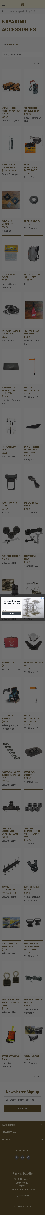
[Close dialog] (42, 598)
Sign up (12, 613)
